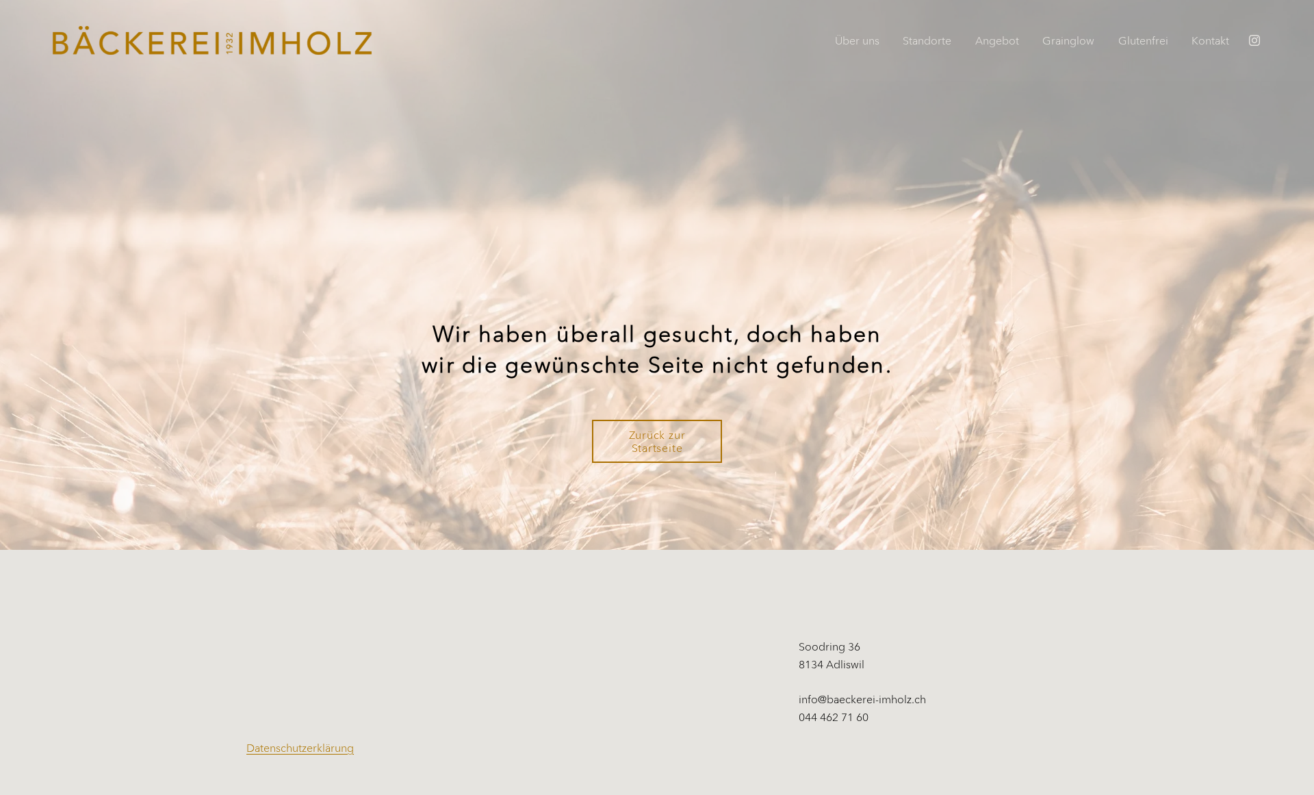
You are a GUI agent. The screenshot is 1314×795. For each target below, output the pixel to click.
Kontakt (1210, 40)
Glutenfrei (1143, 40)
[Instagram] (1254, 40)
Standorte (927, 40)
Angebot (997, 40)
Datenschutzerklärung (300, 748)
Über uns (857, 40)
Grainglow (1068, 40)
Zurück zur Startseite (657, 442)
